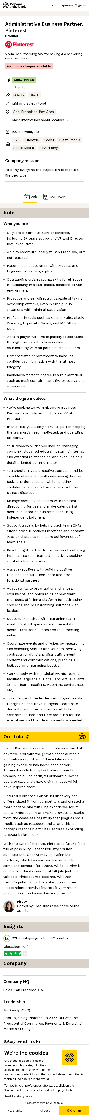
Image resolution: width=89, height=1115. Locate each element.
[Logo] (14, 5)
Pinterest (16, 30)
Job (34, 196)
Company (58, 196)
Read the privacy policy (18, 1096)
